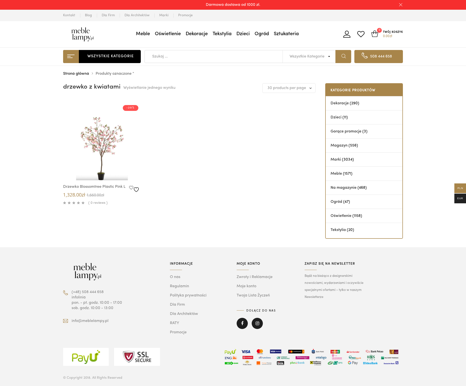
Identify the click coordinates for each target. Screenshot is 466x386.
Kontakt (69, 15)
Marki (163, 15)
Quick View (97, 171)
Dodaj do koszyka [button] (111, 172)
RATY (174, 323)
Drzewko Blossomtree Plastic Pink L (94, 187)
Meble (143, 34)
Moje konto (246, 286)
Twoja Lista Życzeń (253, 295)
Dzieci (243, 34)
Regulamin (179, 286)
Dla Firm (108, 15)
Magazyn (339, 146)
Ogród (262, 34)
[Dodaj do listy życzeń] (135, 188)
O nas (175, 277)
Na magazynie (344, 188)
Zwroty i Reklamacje (255, 277)
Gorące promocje (346, 131)
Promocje (185, 15)
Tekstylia (222, 34)
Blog (88, 15)
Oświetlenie (168, 34)
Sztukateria (286, 34)
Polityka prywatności (188, 295)
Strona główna (76, 74)
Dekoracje (197, 34)
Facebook (242, 327)
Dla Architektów (137, 15)
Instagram (257, 327)
